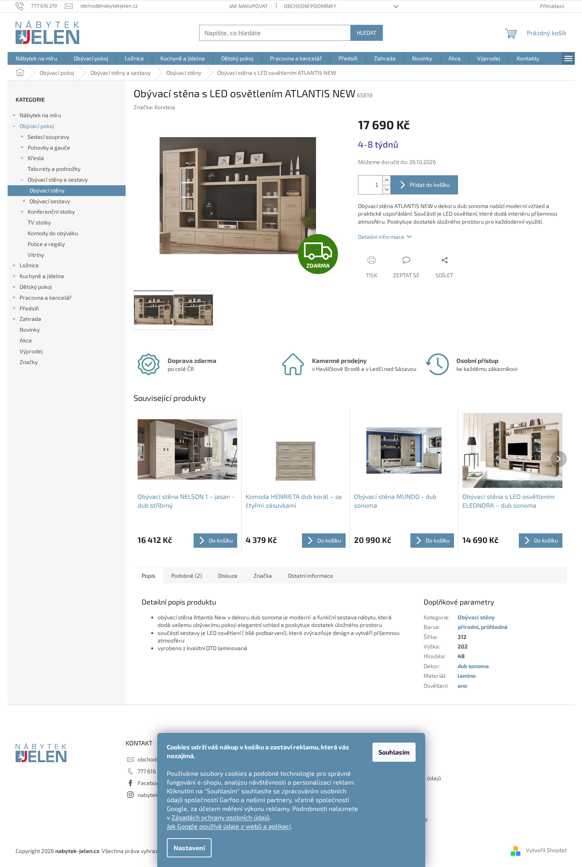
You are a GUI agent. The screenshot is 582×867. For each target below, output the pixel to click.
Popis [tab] (148, 575)
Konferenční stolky (51, 211)
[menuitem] (36, 58)
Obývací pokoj (37, 125)
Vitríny (36, 254)
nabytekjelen (154, 794)
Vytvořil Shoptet (546, 850)
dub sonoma (473, 666)
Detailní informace (381, 236)
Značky (29, 361)
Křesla (36, 157)
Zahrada (30, 318)
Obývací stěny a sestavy (58, 179)
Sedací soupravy (48, 136)
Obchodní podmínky (310, 6)
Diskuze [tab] (228, 575)
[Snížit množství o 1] (386, 189)
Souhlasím (394, 752)
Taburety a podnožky (54, 168)
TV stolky (39, 222)
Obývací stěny (47, 190)
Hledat (366, 32)
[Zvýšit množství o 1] (386, 180)
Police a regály (46, 243)
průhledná (494, 626)
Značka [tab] (263, 575)
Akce (26, 340)
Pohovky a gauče (49, 147)
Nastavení (189, 847)
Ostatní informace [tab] (310, 575)
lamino (467, 675)
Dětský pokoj (36, 286)
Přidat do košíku (430, 184)
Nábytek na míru (40, 115)
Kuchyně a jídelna (42, 275)
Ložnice (29, 265)
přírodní (468, 626)
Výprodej (31, 351)
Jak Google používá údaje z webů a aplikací (229, 826)
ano (462, 685)
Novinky (30, 329)
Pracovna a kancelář (46, 297)
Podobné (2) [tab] (186, 575)
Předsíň (29, 308)
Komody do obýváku (53, 233)
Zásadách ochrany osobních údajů (221, 817)
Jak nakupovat (248, 6)
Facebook (150, 782)
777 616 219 (152, 771)
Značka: (154, 107)
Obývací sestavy (50, 201)
